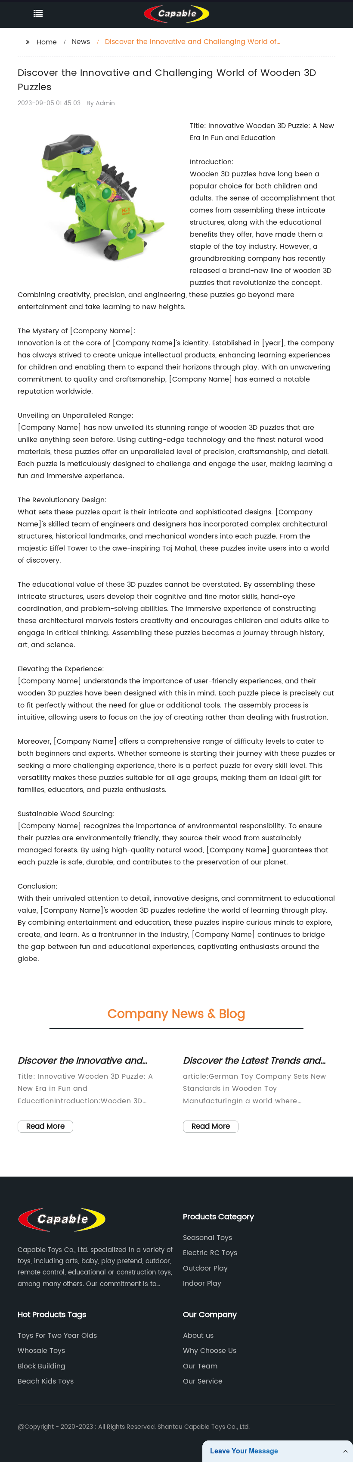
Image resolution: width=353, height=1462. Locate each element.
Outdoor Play (205, 1268)
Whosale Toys (41, 1351)
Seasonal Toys (207, 1238)
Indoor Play (202, 1283)
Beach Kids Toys (46, 1381)
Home (47, 42)
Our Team (200, 1366)
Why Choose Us (209, 1350)
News (81, 41)
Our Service (203, 1381)
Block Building (41, 1366)
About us (198, 1335)
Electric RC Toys (210, 1253)
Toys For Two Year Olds (57, 1336)
